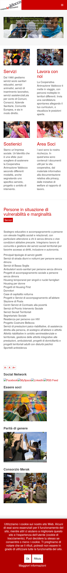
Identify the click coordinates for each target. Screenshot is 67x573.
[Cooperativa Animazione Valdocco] (10, 5)
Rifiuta (37, 558)
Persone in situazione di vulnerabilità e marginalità (27, 211)
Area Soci (46, 144)
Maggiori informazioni (32, 565)
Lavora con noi (47, 73)
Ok (27, 558)
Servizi (10, 71)
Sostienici (13, 144)
